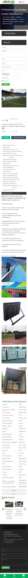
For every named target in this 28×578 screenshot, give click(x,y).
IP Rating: (5, 147)
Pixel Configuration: (7, 149)
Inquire (6, 137)
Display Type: (6, 177)
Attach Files (6, 74)
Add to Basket (20, 137)
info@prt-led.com (9, 542)
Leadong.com (22, 572)
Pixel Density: (6, 175)
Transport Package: (7, 185)
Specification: (6, 165)
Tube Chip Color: (7, 169)
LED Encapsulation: (7, 159)
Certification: (6, 179)
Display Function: (7, 173)
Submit (5, 84)
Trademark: (5, 163)
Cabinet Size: (6, 183)
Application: (5, 155)
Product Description (7, 193)
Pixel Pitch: (5, 171)
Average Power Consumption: (10, 151)
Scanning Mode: (7, 153)
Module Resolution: (7, 161)
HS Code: (5, 167)
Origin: (4, 189)
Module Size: (6, 181)
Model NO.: (5, 145)
